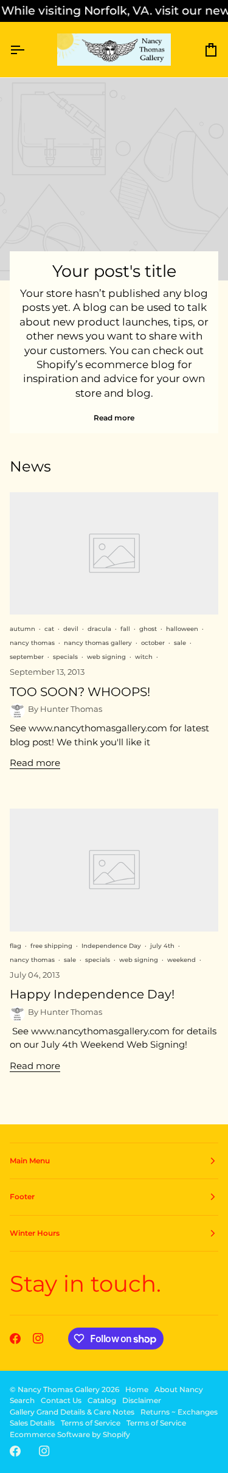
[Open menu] (28, 50)
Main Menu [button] (30, 1160)
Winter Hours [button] (35, 1233)
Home (136, 1389)
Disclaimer (141, 1400)
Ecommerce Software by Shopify (70, 1434)
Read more (114, 417)
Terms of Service (90, 1422)
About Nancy (178, 1389)
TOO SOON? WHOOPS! (80, 691)
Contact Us (61, 1400)
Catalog (102, 1400)
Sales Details (32, 1422)
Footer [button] (22, 1196)
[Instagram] (38, 1338)
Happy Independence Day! (92, 994)
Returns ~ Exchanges (179, 1411)
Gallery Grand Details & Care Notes (72, 1411)
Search (22, 1400)
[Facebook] (15, 1338)
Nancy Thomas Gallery (59, 1389)
